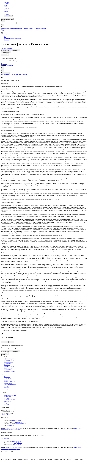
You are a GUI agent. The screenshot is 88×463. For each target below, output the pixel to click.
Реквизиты (7, 386)
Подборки (35, 28)
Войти (2, 21)
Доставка (7, 404)
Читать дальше (5, 438)
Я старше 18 (4, 342)
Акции (6, 11)
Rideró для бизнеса (9, 371)
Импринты (10, 28)
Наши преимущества (10, 384)
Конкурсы (7, 6)
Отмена (11, 342)
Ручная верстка (8, 362)
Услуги (6, 5)
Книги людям (42, 28)
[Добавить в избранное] (2, 67)
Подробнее (4, 64)
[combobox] (44, 23)
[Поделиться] (2, 70)
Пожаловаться (5, 72)
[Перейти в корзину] (4, 31)
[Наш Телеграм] (5, 456)
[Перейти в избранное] (2, 31)
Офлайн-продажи (9, 358)
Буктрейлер (7, 363)
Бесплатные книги (9, 399)
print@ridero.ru (17, 422)
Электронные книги (10, 395)
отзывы (8, 74)
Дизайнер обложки (9, 366)
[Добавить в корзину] (7, 54)
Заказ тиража (8, 368)
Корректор (7, 365)
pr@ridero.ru (10, 425)
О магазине (7, 378)
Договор (6, 387)
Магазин (6, 2)
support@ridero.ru (16, 420)
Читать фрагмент (5, 52)
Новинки (7, 398)
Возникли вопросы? (10, 381)
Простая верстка (9, 360)
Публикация (7, 369)
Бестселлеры (17, 28)
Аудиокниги (7, 396)
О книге (3, 74)
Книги (6, 380)
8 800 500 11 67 (5, 415)
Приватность (8, 383)
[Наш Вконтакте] (5, 454)
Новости (6, 10)
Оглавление (13, 74)
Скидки (30, 28)
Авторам (6, 8)
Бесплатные (24, 28)
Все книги (4, 28)
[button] (44, 25)
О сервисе (7, 3)
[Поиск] (2, 25)
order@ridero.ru (21, 423)
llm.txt (6, 389)
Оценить (10, 65)
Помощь (6, 14)
